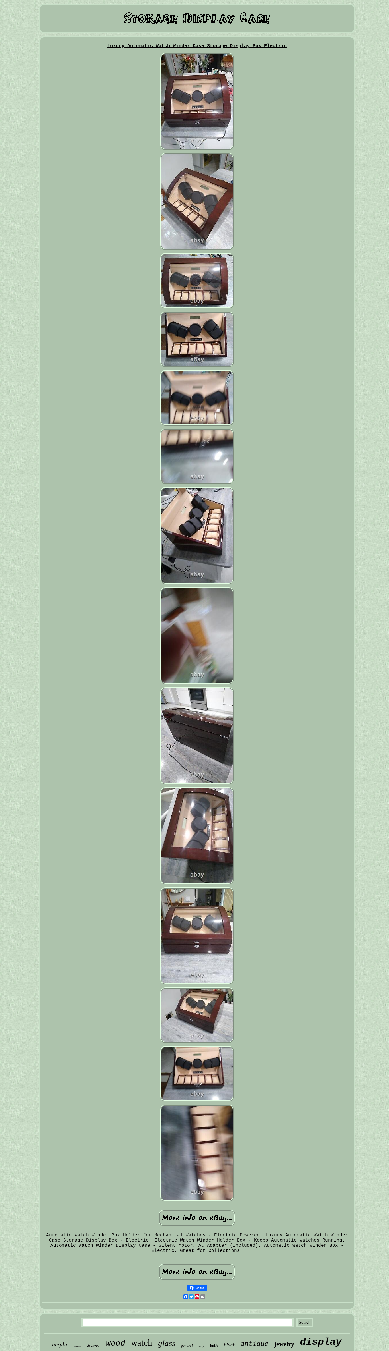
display (321, 1342)
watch (141, 1343)
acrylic (60, 1344)
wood (115, 1343)
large (201, 1346)
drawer (93, 1345)
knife (214, 1345)
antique (255, 1344)
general (187, 1345)
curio (77, 1346)
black (229, 1345)
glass (166, 1343)
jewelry (284, 1344)
